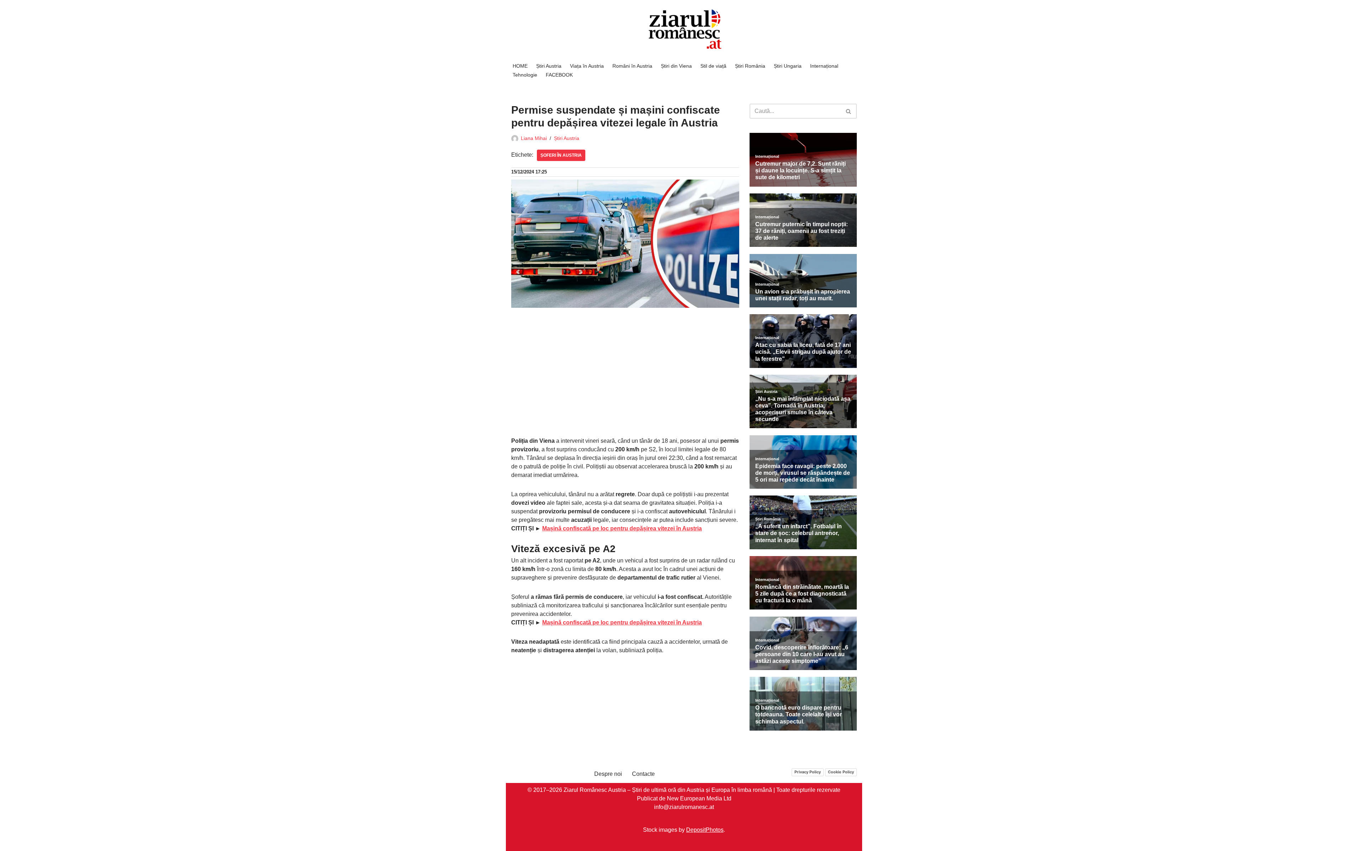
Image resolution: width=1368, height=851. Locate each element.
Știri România (750, 66)
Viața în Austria (587, 66)
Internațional (824, 66)
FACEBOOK (559, 75)
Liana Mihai (534, 138)
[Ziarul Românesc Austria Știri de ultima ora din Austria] (684, 29)
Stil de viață (713, 66)
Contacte (643, 774)
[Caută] (849, 111)
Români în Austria (632, 66)
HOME (520, 66)
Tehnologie (525, 75)
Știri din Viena (676, 66)
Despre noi (608, 774)
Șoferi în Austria (561, 155)
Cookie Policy (841, 771)
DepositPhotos (705, 829)
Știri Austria (548, 66)
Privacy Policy (807, 771)
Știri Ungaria (788, 66)
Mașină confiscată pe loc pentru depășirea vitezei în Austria (622, 528)
